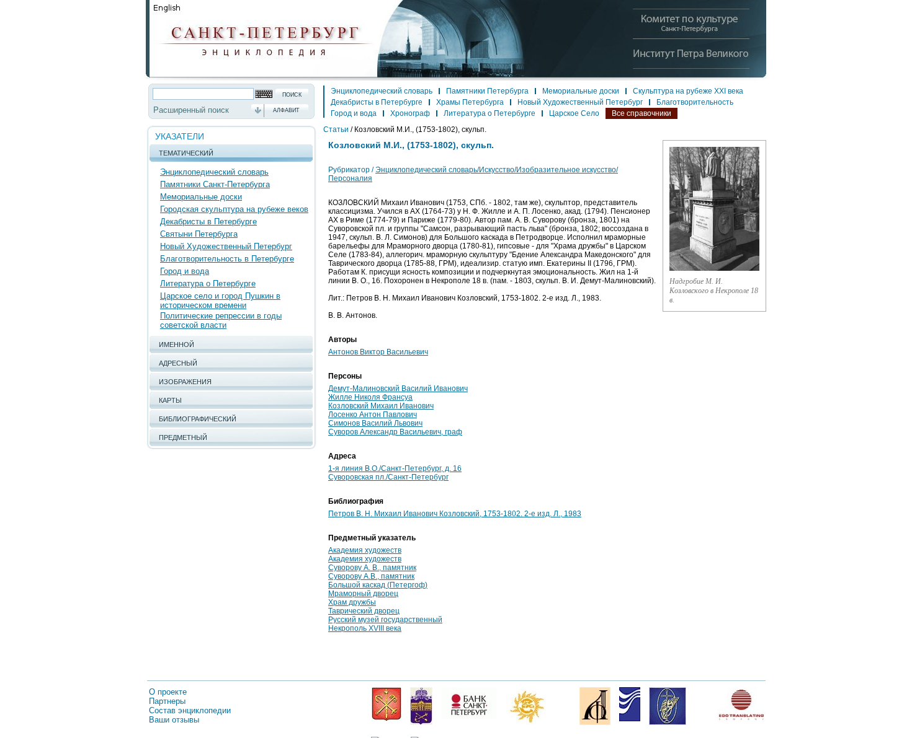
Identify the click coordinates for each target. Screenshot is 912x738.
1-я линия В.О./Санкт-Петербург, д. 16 (395, 468)
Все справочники (641, 113)
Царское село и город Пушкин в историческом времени (220, 300)
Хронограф (410, 113)
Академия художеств (364, 550)
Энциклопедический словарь (214, 172)
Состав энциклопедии (190, 710)
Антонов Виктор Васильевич (378, 352)
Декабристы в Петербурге (208, 221)
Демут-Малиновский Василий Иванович (398, 388)
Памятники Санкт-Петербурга (215, 184)
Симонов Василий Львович (375, 423)
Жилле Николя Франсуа (370, 397)
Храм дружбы (352, 602)
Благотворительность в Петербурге (227, 258)
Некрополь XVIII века (364, 628)
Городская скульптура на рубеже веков (234, 209)
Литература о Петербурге (208, 283)
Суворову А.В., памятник (371, 576)
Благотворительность (694, 102)
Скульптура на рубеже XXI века (688, 91)
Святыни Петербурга (199, 234)
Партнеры (167, 701)
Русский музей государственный (385, 619)
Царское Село (574, 113)
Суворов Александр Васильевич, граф (395, 432)
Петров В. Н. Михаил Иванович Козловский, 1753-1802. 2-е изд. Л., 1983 (454, 513)
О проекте (168, 691)
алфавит (286, 110)
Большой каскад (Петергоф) (377, 585)
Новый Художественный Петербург (226, 246)
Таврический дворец (364, 611)
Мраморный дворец (363, 593)
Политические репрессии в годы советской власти (221, 320)
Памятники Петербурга (487, 91)
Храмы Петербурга (470, 102)
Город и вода (184, 271)
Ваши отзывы (174, 719)
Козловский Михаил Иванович (381, 406)
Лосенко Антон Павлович (372, 414)
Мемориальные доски (201, 196)
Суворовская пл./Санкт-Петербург (388, 477)
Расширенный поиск (191, 110)
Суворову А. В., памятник (372, 567)
